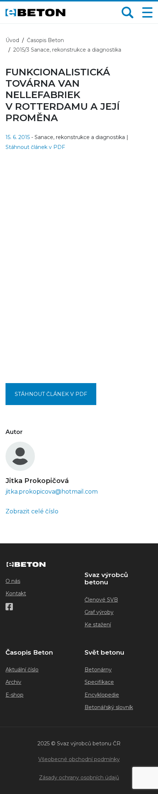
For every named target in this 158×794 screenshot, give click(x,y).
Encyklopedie (102, 695)
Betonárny (98, 669)
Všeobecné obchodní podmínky (79, 759)
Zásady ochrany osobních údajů (79, 777)
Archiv (13, 682)
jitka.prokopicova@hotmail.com (52, 491)
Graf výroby (99, 612)
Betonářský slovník (109, 707)
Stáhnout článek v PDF (35, 147)
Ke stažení (98, 624)
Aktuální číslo (22, 669)
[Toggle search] (127, 12)
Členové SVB (101, 599)
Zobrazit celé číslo (32, 511)
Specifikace (99, 682)
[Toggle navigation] (145, 12)
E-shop (15, 695)
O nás (13, 581)
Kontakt (16, 593)
